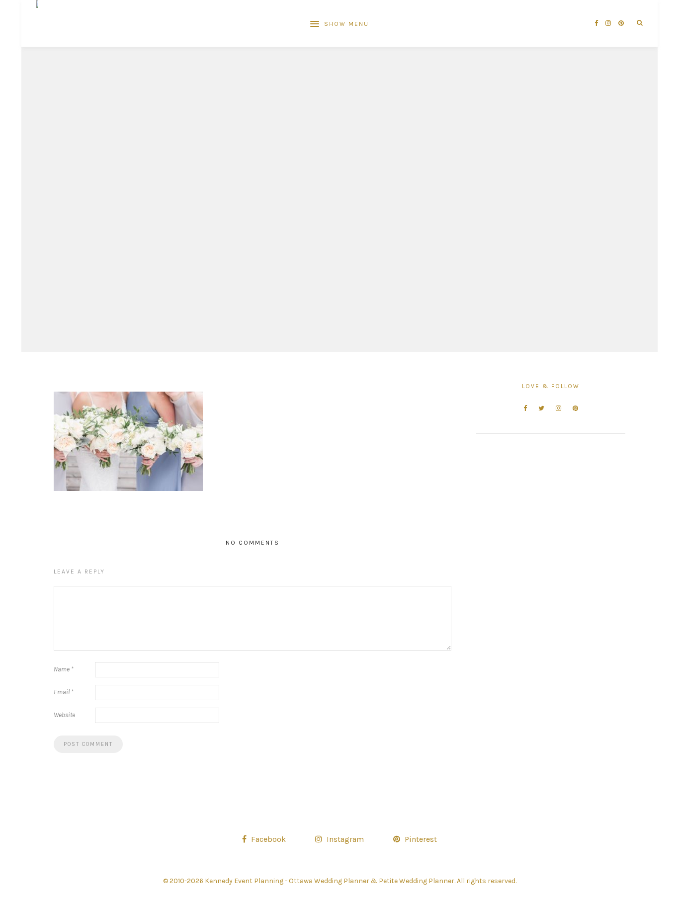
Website (64, 715)
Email (64, 692)
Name (64, 669)
